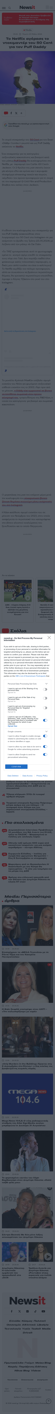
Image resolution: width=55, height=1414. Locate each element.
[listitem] (27, 683)
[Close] (50, 638)
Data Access (27, 776)
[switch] (45, 689)
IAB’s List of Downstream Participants (30, 676)
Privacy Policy (42, 776)
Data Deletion (13, 776)
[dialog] (27, 707)
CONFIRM (16, 767)
